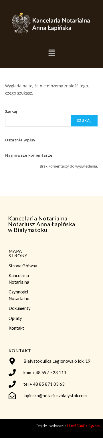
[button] (51, 53)
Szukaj (11, 111)
